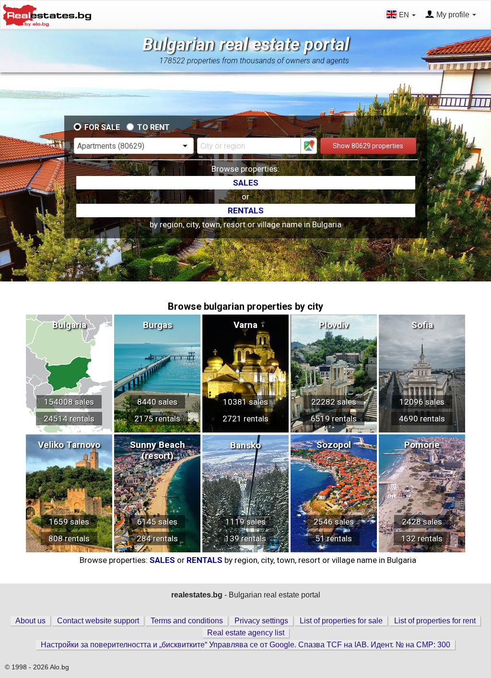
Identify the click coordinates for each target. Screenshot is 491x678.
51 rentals (334, 538)
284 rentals (157, 538)
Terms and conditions (187, 621)
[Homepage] (47, 14)
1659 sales (69, 521)
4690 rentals (422, 418)
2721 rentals (245, 418)
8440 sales (157, 402)
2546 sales (334, 521)
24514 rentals (69, 418)
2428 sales (422, 521)
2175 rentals (157, 418)
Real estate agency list (245, 633)
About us (30, 621)
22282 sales (333, 402)
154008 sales (69, 402)
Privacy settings (261, 621)
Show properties (368, 146)
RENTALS (246, 210)
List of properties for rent (435, 621)
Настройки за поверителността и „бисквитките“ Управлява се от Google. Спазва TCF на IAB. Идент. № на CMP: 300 (245, 645)
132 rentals (422, 538)
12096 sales (421, 402)
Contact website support (98, 621)
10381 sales (245, 402)
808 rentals (69, 538)
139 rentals (245, 538)
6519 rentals (334, 418)
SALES (245, 182)
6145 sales (157, 521)
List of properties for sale (341, 621)
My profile (452, 15)
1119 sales (245, 521)
